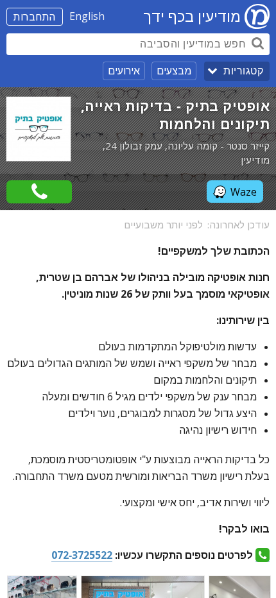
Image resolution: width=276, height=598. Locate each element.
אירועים (124, 70)
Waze (243, 191)
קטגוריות (243, 70)
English (87, 16)
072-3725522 (81, 555)
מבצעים (174, 70)
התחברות (34, 16)
